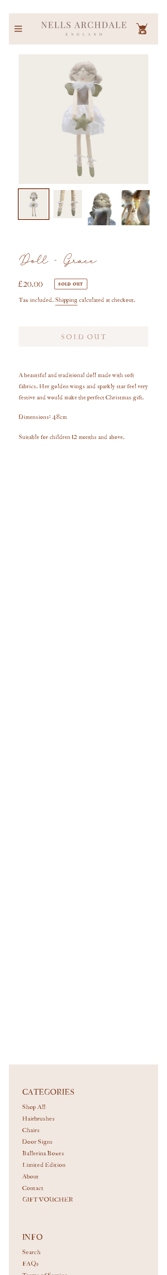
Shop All (33, 1106)
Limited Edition (43, 1164)
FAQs (30, 1263)
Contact (33, 1187)
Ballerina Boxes (43, 1152)
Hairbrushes (38, 1118)
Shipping (66, 299)
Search (31, 1251)
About (30, 1176)
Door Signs (37, 1141)
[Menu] (18, 29)
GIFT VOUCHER (47, 1199)
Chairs (31, 1129)
